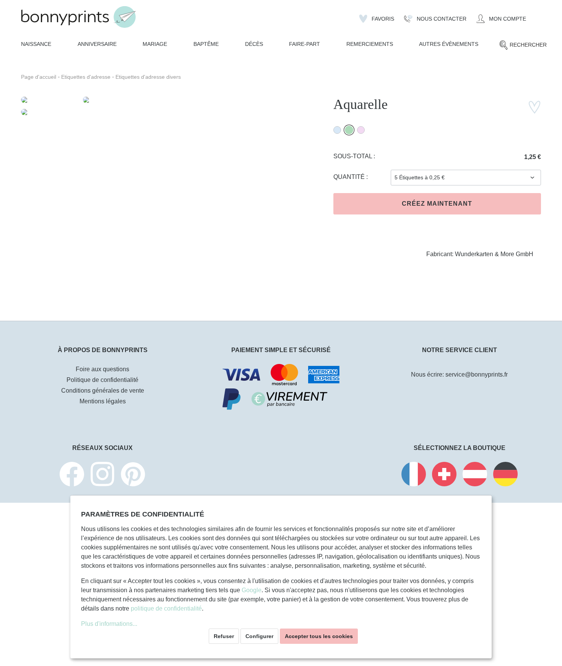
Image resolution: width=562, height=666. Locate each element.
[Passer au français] (413, 475)
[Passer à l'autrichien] (475, 475)
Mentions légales (103, 401)
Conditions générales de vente (102, 390)
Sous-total (353, 156)
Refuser (224, 636)
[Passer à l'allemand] (505, 475)
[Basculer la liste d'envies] (534, 107)
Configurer (259, 636)
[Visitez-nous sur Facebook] (72, 475)
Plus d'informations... (109, 624)
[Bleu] (337, 130)
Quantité (349, 177)
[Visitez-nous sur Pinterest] (133, 475)
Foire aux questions (102, 369)
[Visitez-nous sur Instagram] (102, 475)
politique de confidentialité (166, 608)
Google (252, 590)
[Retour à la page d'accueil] (78, 17)
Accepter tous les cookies (319, 636)
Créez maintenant (437, 203)
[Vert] (349, 130)
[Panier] (536, 16)
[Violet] (361, 130)
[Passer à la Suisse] (444, 475)
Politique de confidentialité (102, 380)
